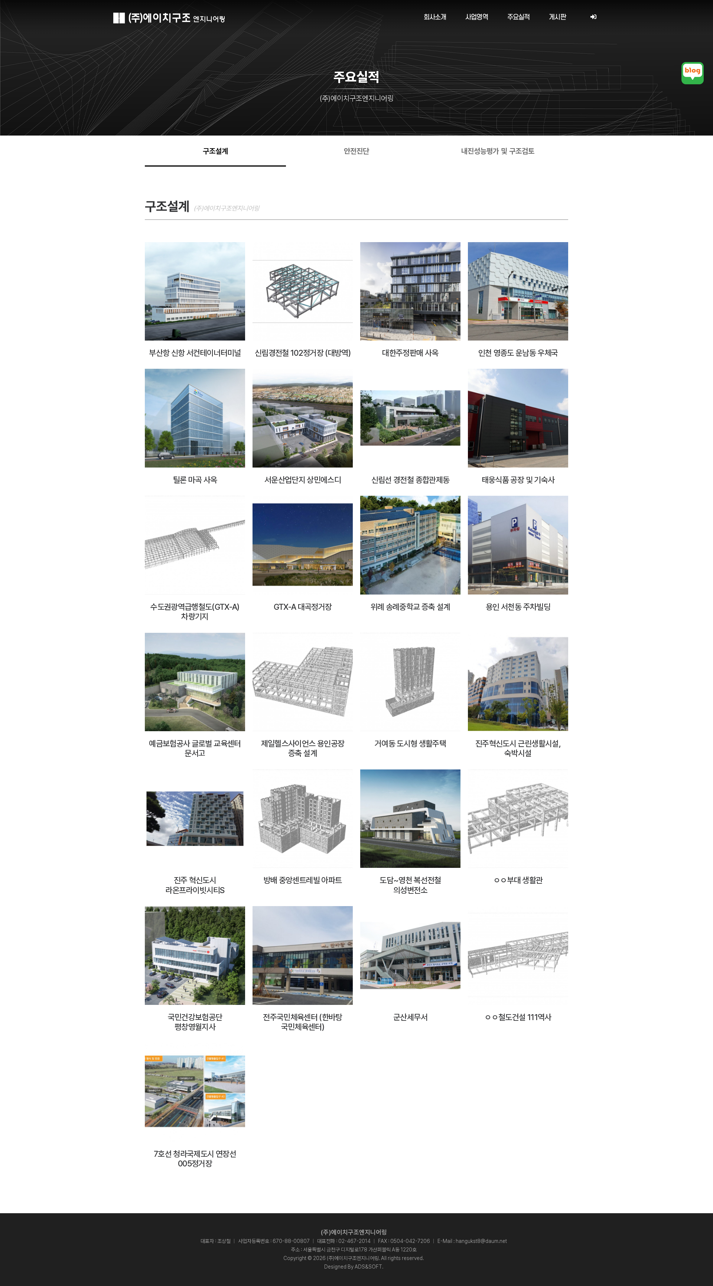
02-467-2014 (354, 1241)
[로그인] (593, 17)
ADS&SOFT (368, 1267)
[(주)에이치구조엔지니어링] (169, 18)
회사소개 (435, 17)
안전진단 (356, 151)
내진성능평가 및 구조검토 (497, 151)
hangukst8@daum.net (481, 1241)
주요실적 (518, 17)
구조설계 (215, 151)
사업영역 (476, 17)
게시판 (557, 17)
